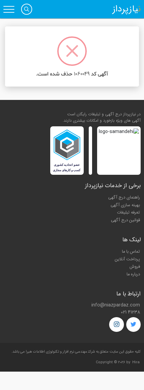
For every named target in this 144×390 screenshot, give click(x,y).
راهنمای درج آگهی (124, 197)
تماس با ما (131, 251)
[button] (26, 9)
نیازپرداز (127, 9)
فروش (135, 266)
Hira (136, 362)
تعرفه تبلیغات (128, 212)
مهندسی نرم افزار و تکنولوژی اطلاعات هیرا (56, 352)
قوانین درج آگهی (125, 220)
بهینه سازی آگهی (125, 205)
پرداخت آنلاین (127, 259)
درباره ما (133, 274)
